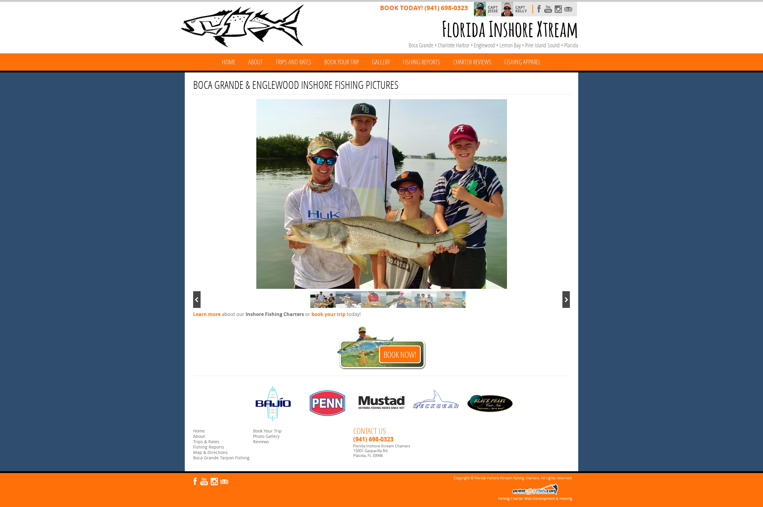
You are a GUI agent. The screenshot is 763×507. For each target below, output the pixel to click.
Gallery (381, 62)
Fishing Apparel (522, 62)
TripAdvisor (568, 9)
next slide (566, 299)
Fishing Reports (421, 62)
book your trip (328, 314)
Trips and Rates (293, 62)
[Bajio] (273, 403)
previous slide (197, 299)
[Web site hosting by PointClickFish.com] (535, 493)
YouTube (548, 9)
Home (228, 62)
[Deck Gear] (436, 403)
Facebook (538, 9)
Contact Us (369, 430)
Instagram (558, 9)
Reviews (261, 441)
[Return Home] (242, 27)
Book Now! (400, 354)
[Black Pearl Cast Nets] (490, 403)
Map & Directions (210, 452)
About (255, 62)
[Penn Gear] (327, 403)
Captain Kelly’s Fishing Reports (521, 9)
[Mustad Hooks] (382, 403)
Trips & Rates (206, 441)
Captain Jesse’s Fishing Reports (493, 9)
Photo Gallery (266, 436)
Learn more (207, 314)
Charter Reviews (472, 62)
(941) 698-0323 (446, 8)
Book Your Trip (341, 62)
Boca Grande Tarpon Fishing (221, 458)
